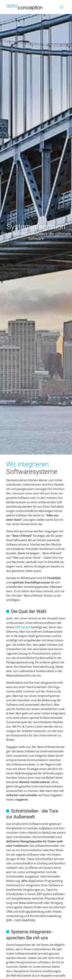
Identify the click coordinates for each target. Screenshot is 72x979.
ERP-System (23, 627)
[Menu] (62, 7)
